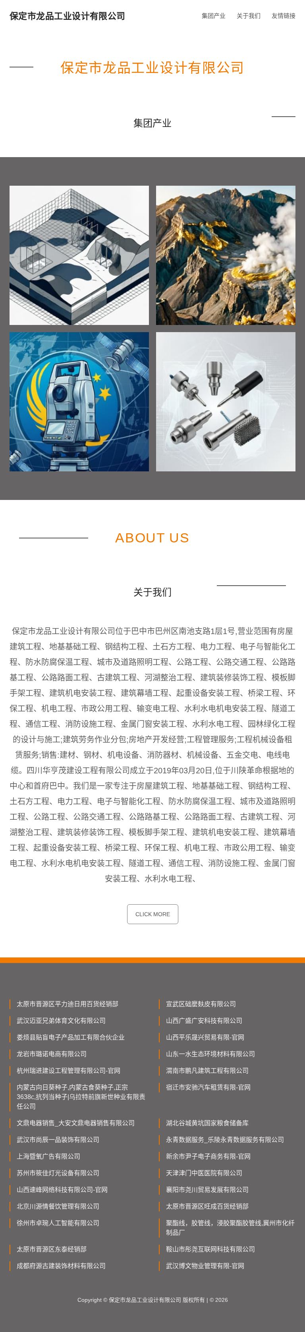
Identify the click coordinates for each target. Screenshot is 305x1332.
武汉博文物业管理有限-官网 (205, 1266)
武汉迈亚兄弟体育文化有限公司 (61, 1020)
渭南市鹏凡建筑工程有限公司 (207, 1070)
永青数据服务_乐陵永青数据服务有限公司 (225, 1139)
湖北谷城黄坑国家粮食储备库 (207, 1123)
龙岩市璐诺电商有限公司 (52, 1054)
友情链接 (283, 15)
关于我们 (249, 15)
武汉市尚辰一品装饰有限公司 (58, 1139)
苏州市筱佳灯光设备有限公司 (58, 1173)
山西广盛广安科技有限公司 (204, 1020)
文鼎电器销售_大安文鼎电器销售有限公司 (76, 1123)
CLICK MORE (152, 914)
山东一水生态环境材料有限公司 (210, 1054)
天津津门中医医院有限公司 (204, 1173)
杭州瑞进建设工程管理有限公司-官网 (68, 1070)
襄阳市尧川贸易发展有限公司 (207, 1189)
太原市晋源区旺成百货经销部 (207, 1206)
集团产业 (214, 15)
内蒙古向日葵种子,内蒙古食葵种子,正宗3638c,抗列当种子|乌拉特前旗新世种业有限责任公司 (81, 1097)
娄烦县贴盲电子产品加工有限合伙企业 (71, 1037)
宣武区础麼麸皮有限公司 (201, 1004)
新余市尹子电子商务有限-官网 (208, 1156)
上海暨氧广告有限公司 (48, 1156)
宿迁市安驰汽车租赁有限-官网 (208, 1087)
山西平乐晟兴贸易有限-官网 (205, 1037)
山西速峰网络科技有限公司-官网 (62, 1189)
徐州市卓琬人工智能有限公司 (58, 1223)
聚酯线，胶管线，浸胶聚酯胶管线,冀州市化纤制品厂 (230, 1228)
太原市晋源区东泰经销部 (52, 1249)
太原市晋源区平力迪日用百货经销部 (67, 1004)
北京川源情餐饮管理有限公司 (58, 1206)
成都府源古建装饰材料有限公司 (61, 1266)
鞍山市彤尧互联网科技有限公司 (210, 1249)
